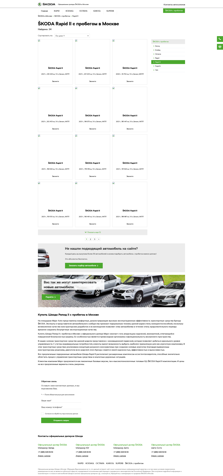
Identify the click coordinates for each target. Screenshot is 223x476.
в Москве (45, 16)
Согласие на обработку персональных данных (61, 414)
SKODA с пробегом (62, 16)
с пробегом (174, 10)
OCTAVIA (100, 463)
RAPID (81, 463)
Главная (44, 11)
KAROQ (110, 463)
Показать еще (94, 232)
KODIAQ (90, 463)
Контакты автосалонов (174, 4)
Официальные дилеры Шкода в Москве (52, 469)
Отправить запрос (61, 420)
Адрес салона (44, 456)
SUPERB (119, 463)
